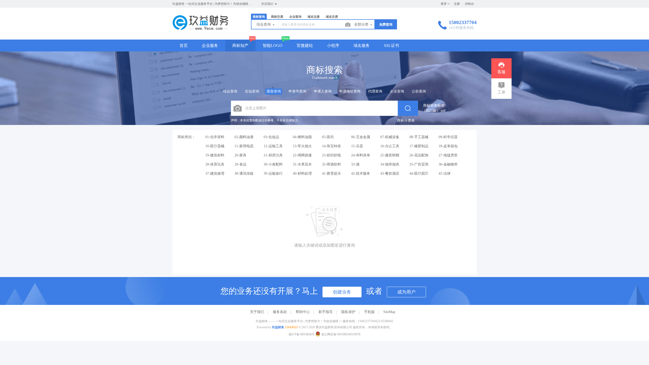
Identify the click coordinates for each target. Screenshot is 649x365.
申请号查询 (297, 91)
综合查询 (264, 24)
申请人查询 (323, 91)
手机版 (369, 312)
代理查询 (375, 91)
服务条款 (280, 312)
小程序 (333, 45)
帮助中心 (303, 312)
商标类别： (186, 137)
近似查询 (252, 91)
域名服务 (361, 45)
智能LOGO (272, 45)
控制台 (469, 4)
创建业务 (342, 292)
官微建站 (305, 45)
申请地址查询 (349, 91)
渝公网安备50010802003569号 (340, 334)
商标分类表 (406, 120)
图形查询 (274, 91)
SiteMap (389, 312)
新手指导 (325, 312)
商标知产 (240, 45)
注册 (457, 4)
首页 (183, 45)
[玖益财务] (200, 29)
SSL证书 (391, 45)
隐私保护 (348, 312)
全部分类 (361, 24)
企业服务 (210, 45)
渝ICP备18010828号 (302, 334)
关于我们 (257, 312)
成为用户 (406, 292)
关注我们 (267, 4)
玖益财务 (278, 327)
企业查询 (397, 91)
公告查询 (419, 91)
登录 (444, 4)
